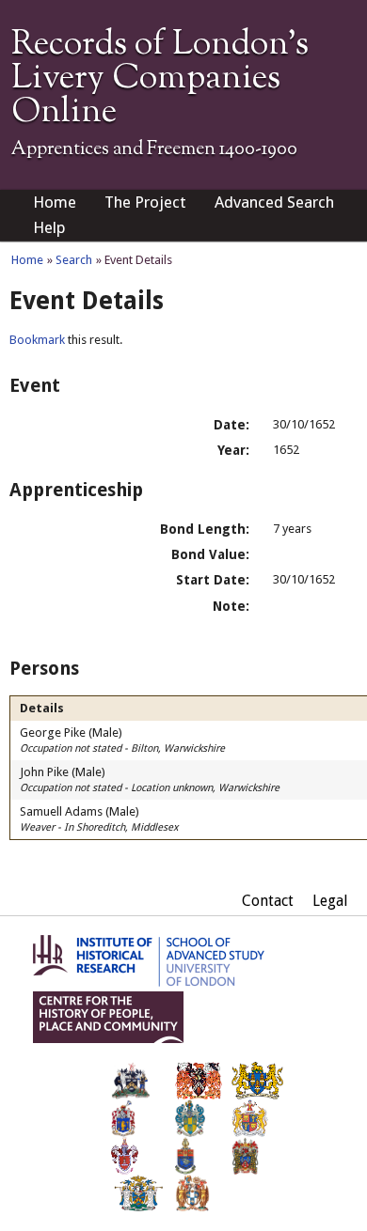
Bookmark (37, 340)
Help (49, 227)
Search (74, 260)
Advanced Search (274, 202)
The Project (145, 202)
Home (54, 202)
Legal (330, 901)
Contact (268, 901)
